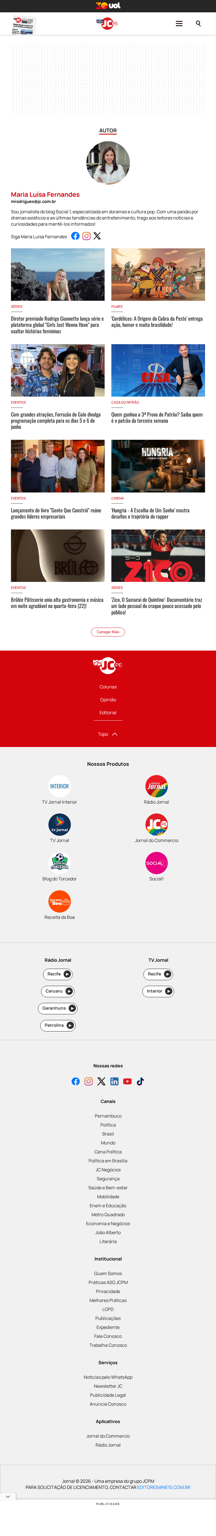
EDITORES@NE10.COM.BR (163, 1487)
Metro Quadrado (108, 1214)
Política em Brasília (108, 1161)
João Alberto (108, 1232)
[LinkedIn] (114, 1082)
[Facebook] (75, 1082)
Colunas (108, 687)
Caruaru (58, 991)
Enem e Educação (108, 1205)
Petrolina (58, 1025)
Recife (58, 974)
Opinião (108, 700)
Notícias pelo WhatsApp (108, 1377)
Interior (158, 991)
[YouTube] (127, 1082)
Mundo (108, 1143)
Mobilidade (108, 1196)
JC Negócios (108, 1170)
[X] (101, 1082)
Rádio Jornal (108, 1445)
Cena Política (108, 1152)
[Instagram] (88, 1082)
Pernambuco (108, 1116)
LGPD (108, 1309)
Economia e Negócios (108, 1223)
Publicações (108, 1318)
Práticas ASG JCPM (108, 1282)
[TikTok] (140, 1082)
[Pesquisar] (198, 23)
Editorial (108, 712)
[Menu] (179, 23)
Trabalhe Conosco (108, 1345)
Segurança (108, 1179)
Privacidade (108, 1291)
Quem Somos (108, 1273)
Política (108, 1125)
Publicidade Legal (108, 1395)
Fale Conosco (108, 1336)
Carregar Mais (108, 632)
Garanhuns (58, 1008)
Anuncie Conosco (108, 1404)
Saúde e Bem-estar (108, 1188)
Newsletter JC (108, 1386)
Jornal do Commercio (108, 1436)
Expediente (108, 1327)
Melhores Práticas (108, 1300)
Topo (103, 734)
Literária (108, 1241)
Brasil (108, 1134)
